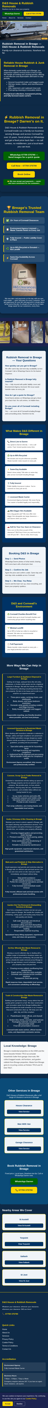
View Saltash (24, 1262)
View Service (24, 1112)
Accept (7, 1404)
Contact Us (6, 1349)
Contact (28, 18)
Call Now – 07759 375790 (24, 166)
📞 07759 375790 (24, 1190)
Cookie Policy (7, 1342)
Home (4, 18)
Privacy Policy (8, 1339)
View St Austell (24, 1225)
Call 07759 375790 (33, 14)
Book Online (24, 174)
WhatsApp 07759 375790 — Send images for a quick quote (24, 156)
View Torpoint (24, 1244)
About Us (12, 18)
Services (20, 18)
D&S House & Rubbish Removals (17, 5)
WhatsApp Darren (12, 14)
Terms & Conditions (10, 1346)
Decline (19, 1404)
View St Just (24, 1281)
